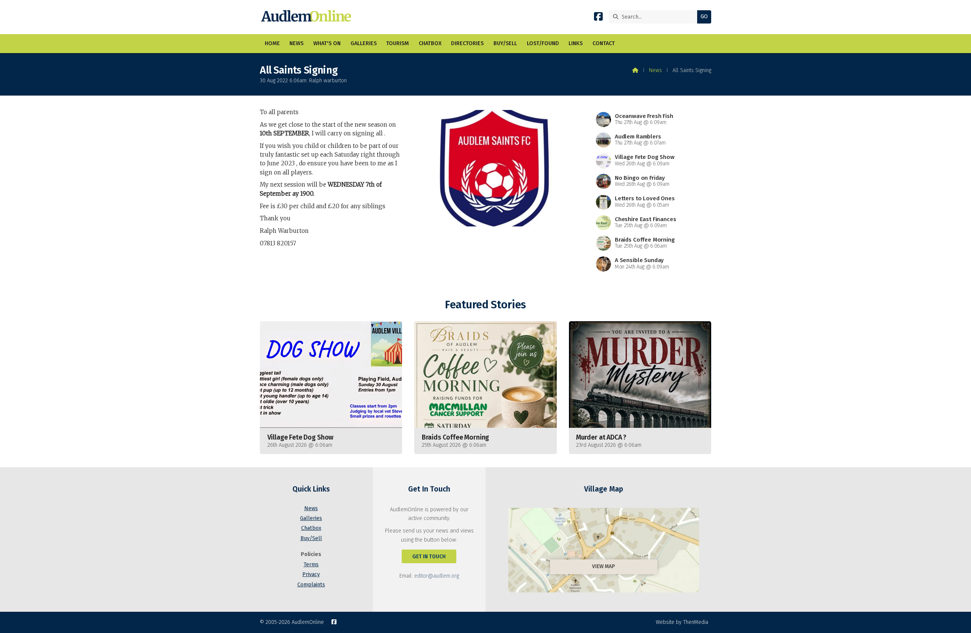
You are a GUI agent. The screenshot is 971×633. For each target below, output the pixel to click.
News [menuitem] (296, 43)
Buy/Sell (311, 538)
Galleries (311, 518)
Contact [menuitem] (603, 43)
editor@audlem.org (436, 576)
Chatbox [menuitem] (430, 43)
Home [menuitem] (272, 43)
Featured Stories (485, 304)
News (655, 70)
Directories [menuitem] (467, 43)
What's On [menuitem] (327, 43)
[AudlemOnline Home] (308, 17)
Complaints (311, 584)
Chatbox (311, 528)
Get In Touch (429, 556)
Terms (311, 564)
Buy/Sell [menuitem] (505, 43)
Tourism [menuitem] (397, 43)
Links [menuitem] (576, 43)
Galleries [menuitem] (363, 43)
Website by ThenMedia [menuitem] (682, 622)
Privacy (311, 574)
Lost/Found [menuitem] (543, 43)
